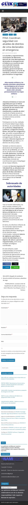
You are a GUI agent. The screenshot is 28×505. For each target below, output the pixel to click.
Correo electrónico (6, 334)
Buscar (25, 368)
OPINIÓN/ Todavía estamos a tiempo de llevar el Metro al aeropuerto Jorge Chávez (13, 418)
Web (2, 341)
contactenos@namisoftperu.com (10, 477)
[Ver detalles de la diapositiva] (20, 4)
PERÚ (15, 34)
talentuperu (15, 502)
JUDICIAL (10, 34)
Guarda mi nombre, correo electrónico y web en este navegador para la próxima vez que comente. (13, 353)
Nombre (4, 327)
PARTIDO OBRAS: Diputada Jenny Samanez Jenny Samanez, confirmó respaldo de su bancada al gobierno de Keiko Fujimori (13, 384)
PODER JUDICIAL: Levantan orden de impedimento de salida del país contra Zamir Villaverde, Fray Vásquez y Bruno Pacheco (14, 287)
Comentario (5, 308)
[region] (20, 4)
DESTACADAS (5, 34)
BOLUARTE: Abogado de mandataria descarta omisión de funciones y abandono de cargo (14, 278)
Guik (16, 53)
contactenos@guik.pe (7, 473)
